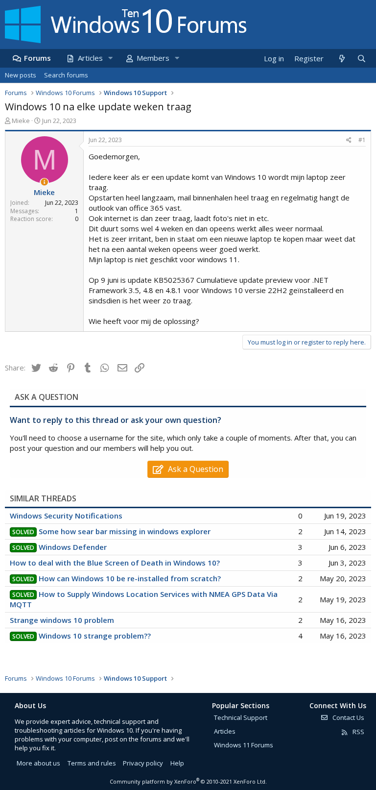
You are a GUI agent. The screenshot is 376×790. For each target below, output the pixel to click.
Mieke (21, 120)
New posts (20, 75)
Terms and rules (92, 763)
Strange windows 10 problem (62, 620)
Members (153, 58)
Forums (37, 58)
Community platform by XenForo (188, 781)
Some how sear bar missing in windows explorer (125, 531)
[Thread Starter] (44, 182)
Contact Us (347, 717)
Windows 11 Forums (243, 745)
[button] (110, 58)
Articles (90, 58)
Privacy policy (143, 763)
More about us (38, 763)
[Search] (361, 58)
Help (177, 763)
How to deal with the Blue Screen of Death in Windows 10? (115, 563)
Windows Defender (73, 547)
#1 (362, 140)
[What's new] (341, 58)
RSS (357, 731)
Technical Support (240, 717)
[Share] (349, 140)
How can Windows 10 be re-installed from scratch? (130, 578)
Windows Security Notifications (66, 515)
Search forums (66, 75)
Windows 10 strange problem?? (95, 636)
